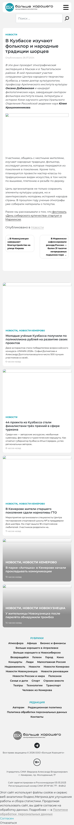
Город (49, 657)
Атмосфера (15, 643)
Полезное (55, 676)
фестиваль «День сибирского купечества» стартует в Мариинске (35, 215)
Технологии (35, 685)
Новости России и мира (29, 676)
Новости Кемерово (32, 330)
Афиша (32, 643)
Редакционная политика (45, 707)
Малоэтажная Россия (51, 662)
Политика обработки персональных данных (37, 712)
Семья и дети (19, 680)
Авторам (18, 707)
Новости (11, 34)
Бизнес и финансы (53, 643)
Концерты (15, 662)
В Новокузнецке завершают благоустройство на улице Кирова (18, 243)
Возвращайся (19, 657)
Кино (60, 657)
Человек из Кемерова (37, 690)
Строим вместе (53, 680)
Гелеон (37, 657)
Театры (18, 685)
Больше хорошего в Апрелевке (37, 648)
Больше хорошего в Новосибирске (37, 652)
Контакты (37, 716)
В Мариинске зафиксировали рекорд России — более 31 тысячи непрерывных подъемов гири (56, 246)
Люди (30, 662)
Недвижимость (15, 666)
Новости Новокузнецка (21, 671)
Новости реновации (54, 671)
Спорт (36, 680)
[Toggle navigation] (66, 7)
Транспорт (53, 685)
